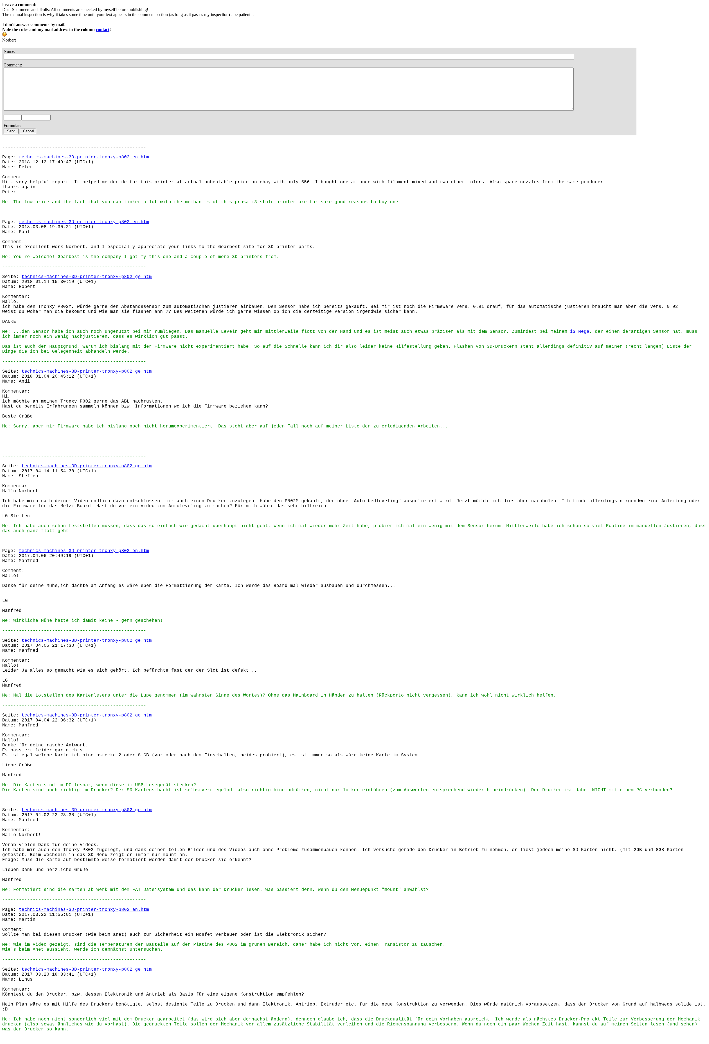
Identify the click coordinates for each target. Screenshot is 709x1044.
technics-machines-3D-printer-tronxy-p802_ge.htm (87, 276)
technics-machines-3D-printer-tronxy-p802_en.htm (84, 157)
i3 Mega (579, 331)
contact (102, 29)
